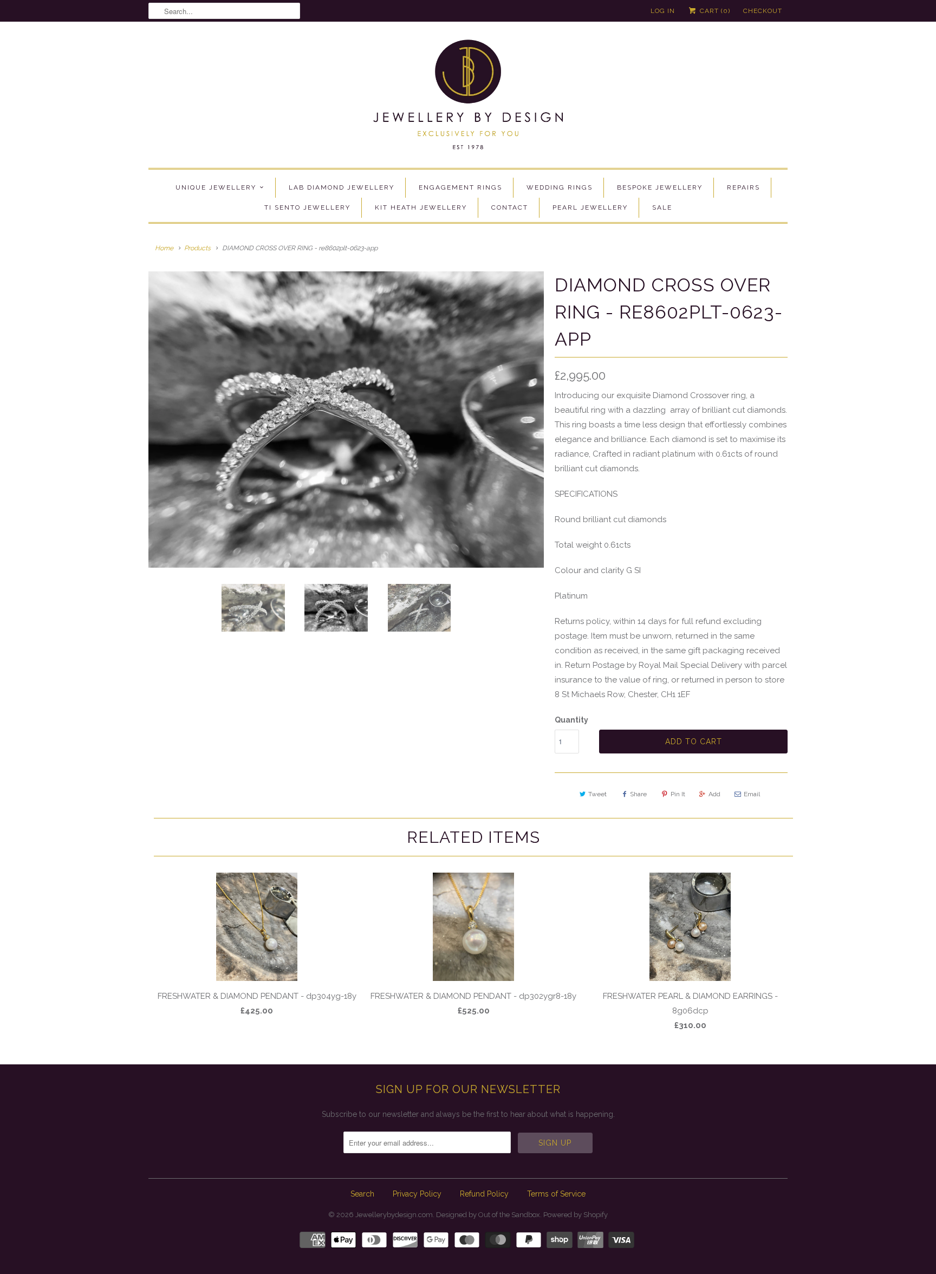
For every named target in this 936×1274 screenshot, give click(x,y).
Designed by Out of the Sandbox (488, 1215)
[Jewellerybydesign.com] (468, 97)
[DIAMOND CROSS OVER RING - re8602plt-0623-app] (346, 419)
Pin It (678, 794)
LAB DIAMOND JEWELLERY (341, 187)
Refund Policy (484, 1194)
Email (752, 794)
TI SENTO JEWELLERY (307, 207)
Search (362, 1194)
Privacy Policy (417, 1194)
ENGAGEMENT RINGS (460, 187)
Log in (663, 11)
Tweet (597, 794)
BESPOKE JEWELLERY (660, 187)
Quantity (571, 720)
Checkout (762, 11)
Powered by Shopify (575, 1215)
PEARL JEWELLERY (590, 207)
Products (197, 248)
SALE (662, 207)
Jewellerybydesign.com (394, 1215)
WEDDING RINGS (559, 187)
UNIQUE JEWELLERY (216, 187)
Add (714, 794)
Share (638, 794)
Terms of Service (556, 1194)
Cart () (714, 11)
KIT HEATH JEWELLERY (421, 207)
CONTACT (509, 207)
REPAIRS (743, 187)
